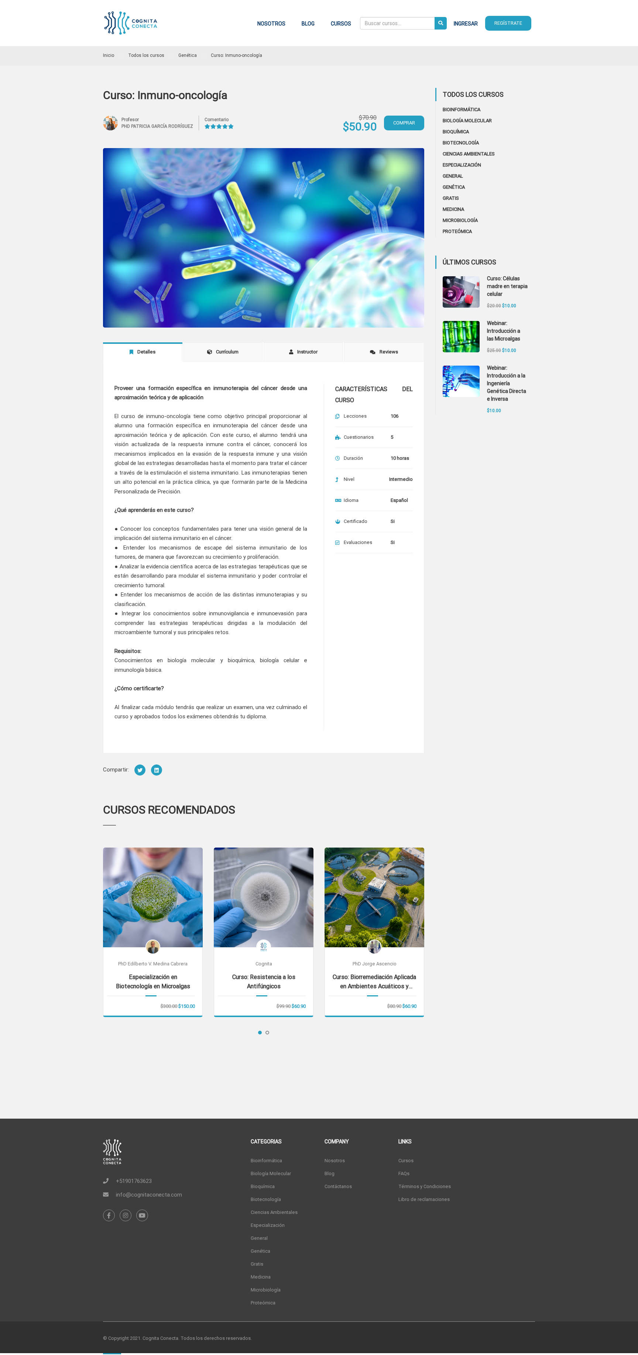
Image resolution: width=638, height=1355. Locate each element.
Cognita (263, 963)
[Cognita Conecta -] (130, 26)
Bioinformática (461, 109)
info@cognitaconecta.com (149, 1194)
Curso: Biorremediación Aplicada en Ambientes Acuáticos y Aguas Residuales (374, 982)
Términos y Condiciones (424, 1186)
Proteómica (457, 231)
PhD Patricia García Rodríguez (157, 126)
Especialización (462, 165)
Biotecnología (461, 143)
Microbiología (460, 220)
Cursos (341, 24)
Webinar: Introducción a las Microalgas (503, 331)
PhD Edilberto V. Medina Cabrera (153, 963)
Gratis (451, 198)
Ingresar (466, 24)
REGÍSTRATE (508, 23)
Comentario (217, 119)
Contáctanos (338, 1186)
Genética (454, 187)
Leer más (153, 897)
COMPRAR (404, 123)
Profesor (130, 119)
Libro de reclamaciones (424, 1199)
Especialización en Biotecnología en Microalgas (153, 982)
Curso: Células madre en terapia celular (507, 286)
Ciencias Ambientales (469, 154)
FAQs (403, 1173)
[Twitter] (139, 770)
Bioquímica (456, 131)
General (453, 176)
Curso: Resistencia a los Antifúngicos (263, 982)
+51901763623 (134, 1181)
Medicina (453, 209)
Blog (308, 24)
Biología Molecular (467, 120)
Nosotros (271, 24)
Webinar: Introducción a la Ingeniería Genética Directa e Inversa (506, 383)
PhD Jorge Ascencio (375, 963)
